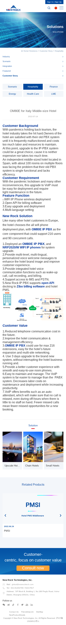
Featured (7, 71)
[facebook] (17, 604)
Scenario (6, 61)
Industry (6, 56)
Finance (54, 87)
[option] (33, 515)
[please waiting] (8, 604)
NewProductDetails (17, 615)
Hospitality (33, 87)
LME (53, 94)
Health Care (33, 94)
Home (25, 51)
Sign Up (58, 2)
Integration (7, 66)
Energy (12, 94)
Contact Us (14, 612)
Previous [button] (5, 515)
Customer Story (46, 51)
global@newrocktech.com (22, 584)
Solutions (33, 51)
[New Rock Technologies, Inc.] (13, 7)
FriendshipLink (27, 612)
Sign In (50, 2)
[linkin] (31, 604)
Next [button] (60, 515)
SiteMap (39, 612)
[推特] (22, 604)
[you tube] (27, 604)
